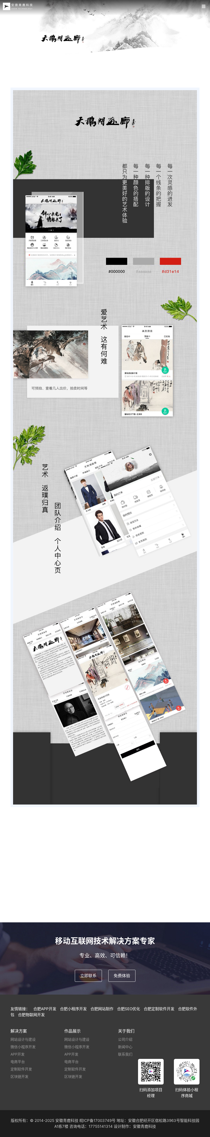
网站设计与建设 (23, 1039)
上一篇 (59, 918)
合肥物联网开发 (31, 1014)
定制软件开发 (21, 1069)
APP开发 (17, 1054)
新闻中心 (125, 1047)
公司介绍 (125, 1039)
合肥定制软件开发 (159, 1008)
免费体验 (122, 975)
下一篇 (151, 918)
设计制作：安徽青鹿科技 (135, 1126)
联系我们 (125, 1054)
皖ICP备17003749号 (97, 1120)
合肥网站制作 (101, 1008)
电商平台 (17, 1061)
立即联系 (88, 975)
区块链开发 (19, 1076)
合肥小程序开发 (73, 1008)
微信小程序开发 (23, 1047)
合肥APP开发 (44, 1008)
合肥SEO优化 (128, 1008)
